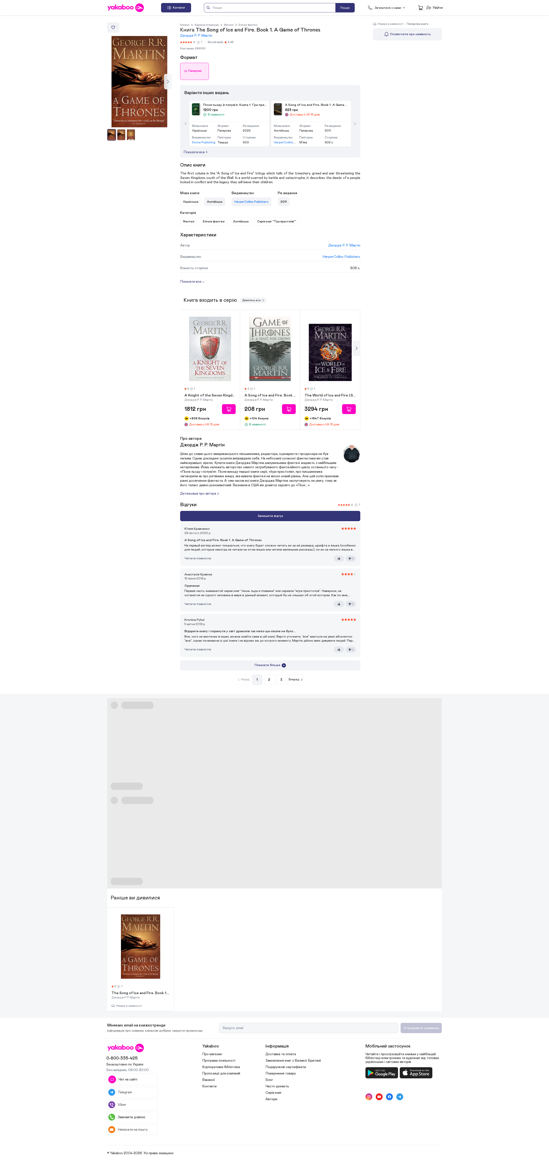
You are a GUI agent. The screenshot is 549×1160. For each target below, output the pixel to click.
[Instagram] (368, 1096)
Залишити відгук (270, 516)
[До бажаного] (113, 27)
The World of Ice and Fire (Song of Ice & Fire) (330, 395)
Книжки (184, 25)
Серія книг (273, 1092)
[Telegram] (399, 1096)
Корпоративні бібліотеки (221, 1067)
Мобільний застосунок (387, 1046)
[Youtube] (379, 1096)
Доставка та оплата (280, 1054)
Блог (269, 1080)
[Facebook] (389, 1096)
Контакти (209, 1086)
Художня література (207, 25)
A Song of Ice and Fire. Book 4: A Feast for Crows (270, 395)
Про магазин (212, 1054)
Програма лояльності (218, 1060)
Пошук (345, 7)
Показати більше (267, 665)
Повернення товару (280, 1073)
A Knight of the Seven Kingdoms (210, 395)
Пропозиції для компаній (221, 1073)
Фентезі (229, 25)
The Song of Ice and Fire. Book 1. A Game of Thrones (141, 993)
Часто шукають (277, 1086)
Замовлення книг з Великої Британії (293, 1060)
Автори (271, 1099)
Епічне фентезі (248, 25)
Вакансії (208, 1080)
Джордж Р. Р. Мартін (196, 35)
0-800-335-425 (122, 1058)
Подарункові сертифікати (285, 1067)
